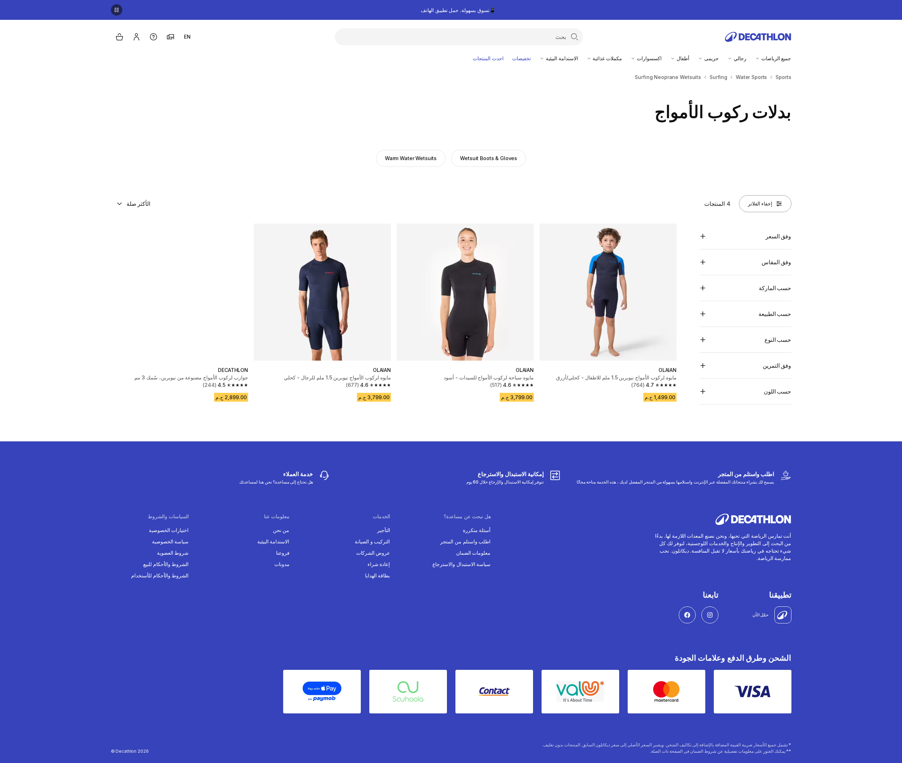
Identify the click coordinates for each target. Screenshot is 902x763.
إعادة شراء (379, 564)
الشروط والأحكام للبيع (166, 564)
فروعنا (283, 553)
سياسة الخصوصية (170, 541)
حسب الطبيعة (774, 313)
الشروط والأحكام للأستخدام (160, 575)
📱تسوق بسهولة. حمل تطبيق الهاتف (458, 10)
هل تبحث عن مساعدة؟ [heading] (467, 516)
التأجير (383, 530)
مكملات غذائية (607, 58)
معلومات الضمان (473, 553)
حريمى (711, 58)
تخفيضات (521, 58)
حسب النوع (777, 339)
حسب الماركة (775, 288)
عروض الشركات (373, 553)
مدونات (282, 564)
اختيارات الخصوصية (169, 530)
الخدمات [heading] (381, 516)
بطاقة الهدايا (377, 575)
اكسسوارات (648, 58)
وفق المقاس (776, 262)
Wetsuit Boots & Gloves (488, 158)
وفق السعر (778, 236)
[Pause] (116, 10)
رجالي (739, 58)
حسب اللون (777, 391)
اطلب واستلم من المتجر (465, 541)
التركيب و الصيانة (372, 541)
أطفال (682, 58)
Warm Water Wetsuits (411, 158)
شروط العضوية (173, 553)
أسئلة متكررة (477, 530)
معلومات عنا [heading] (277, 516)
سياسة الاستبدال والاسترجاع (461, 564)
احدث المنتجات (488, 58)
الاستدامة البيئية (561, 58)
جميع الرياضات (775, 58)
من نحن (281, 530)
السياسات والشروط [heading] (168, 516)
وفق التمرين (777, 365)
